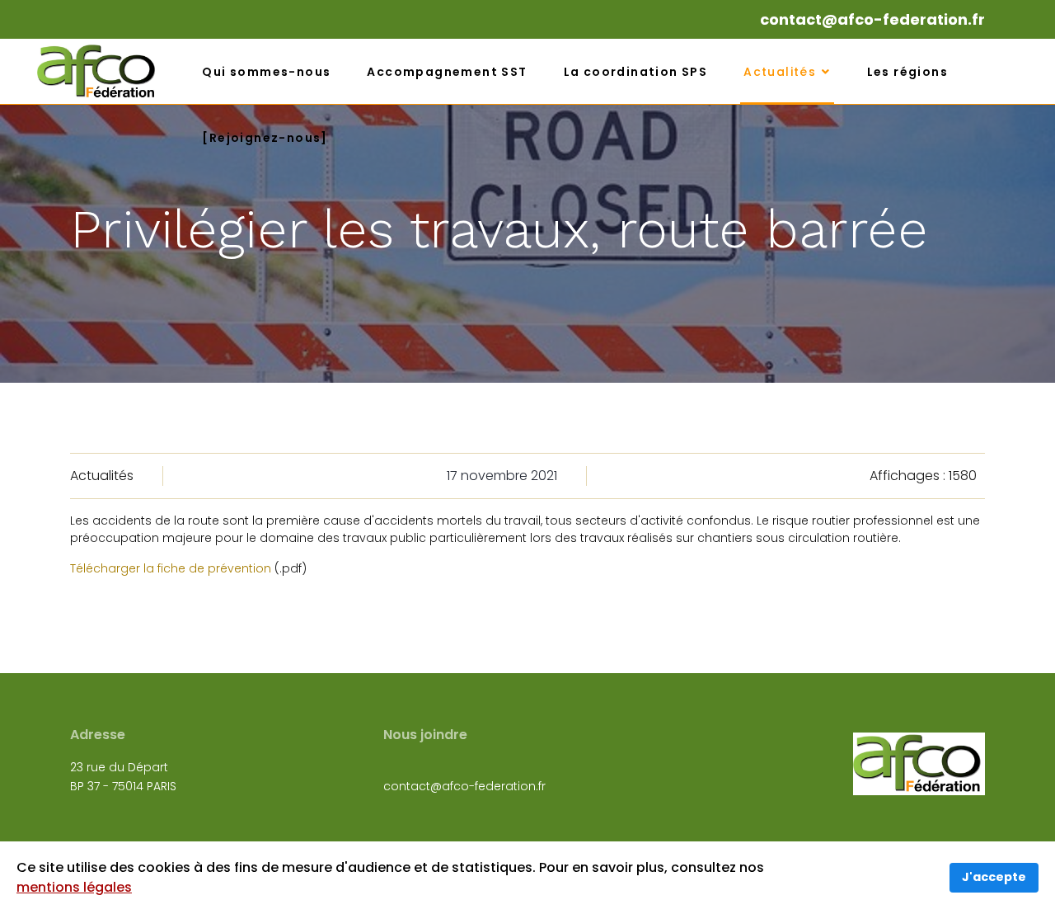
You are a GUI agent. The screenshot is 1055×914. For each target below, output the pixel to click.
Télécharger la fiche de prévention (170, 568)
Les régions (907, 72)
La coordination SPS (636, 72)
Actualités (779, 72)
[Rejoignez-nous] (264, 138)
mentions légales (74, 887)
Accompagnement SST (447, 72)
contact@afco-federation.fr (872, 19)
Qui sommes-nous (266, 72)
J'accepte (994, 877)
